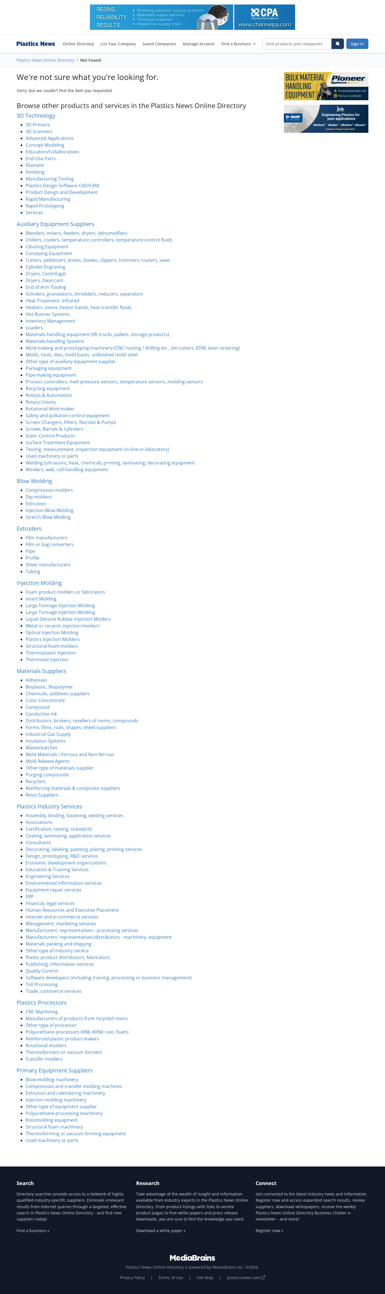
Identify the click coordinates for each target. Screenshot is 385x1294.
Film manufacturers (46, 538)
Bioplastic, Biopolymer (49, 687)
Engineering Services (48, 876)
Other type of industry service (57, 950)
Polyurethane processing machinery (64, 1113)
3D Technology (36, 115)
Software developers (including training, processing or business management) (109, 978)
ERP (30, 896)
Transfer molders (44, 1059)
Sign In (357, 43)
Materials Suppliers (42, 671)
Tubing (33, 571)
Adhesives (36, 680)
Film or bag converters (50, 544)
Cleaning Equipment (47, 246)
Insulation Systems (46, 741)
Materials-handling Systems (55, 341)
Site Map (205, 1277)
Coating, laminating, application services (68, 836)
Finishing (35, 172)
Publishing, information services (60, 964)
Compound (38, 707)
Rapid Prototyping (45, 206)
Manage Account (198, 43)
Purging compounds (47, 775)
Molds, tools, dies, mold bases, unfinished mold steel (82, 355)
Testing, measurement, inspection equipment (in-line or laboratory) (97, 449)
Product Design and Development (62, 192)
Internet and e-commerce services (62, 917)
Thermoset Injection (47, 659)
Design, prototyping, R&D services (62, 856)
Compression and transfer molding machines (74, 1086)
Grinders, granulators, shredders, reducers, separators (84, 294)
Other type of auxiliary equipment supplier (71, 361)
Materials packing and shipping (59, 944)
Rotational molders (46, 1045)
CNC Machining (42, 1012)
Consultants (38, 842)
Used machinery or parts (52, 456)
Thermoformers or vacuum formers (64, 1052)
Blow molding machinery (52, 1079)
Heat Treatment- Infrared (52, 301)
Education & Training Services (57, 869)
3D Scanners (39, 131)
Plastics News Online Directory (45, 60)
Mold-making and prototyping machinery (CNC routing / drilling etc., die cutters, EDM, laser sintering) (133, 348)
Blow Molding (34, 481)
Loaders (34, 328)
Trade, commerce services (53, 991)
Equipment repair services (53, 890)
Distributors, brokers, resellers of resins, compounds (82, 721)
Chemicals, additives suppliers (58, 693)
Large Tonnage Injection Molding (60, 605)
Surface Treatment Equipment (58, 442)
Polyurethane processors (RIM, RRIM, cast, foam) (77, 1032)
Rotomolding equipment (52, 1120)
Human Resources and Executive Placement (72, 910)
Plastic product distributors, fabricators (68, 957)
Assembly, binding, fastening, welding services (74, 815)
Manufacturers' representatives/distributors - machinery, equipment (99, 937)
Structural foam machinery (54, 1127)
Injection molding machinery (56, 1100)
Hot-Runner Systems (48, 314)
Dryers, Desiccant (44, 280)
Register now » (269, 1230)
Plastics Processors (42, 1002)
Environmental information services (64, 883)
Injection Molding (39, 583)
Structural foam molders (52, 646)
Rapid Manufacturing (48, 199)
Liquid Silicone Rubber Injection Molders (68, 619)
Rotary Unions (41, 402)
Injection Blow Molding (50, 510)
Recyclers (36, 781)
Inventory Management (50, 321)
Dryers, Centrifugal (46, 274)
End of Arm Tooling (46, 287)
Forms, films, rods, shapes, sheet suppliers (71, 727)
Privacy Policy (132, 1277)
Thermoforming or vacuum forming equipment (76, 1133)
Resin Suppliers (42, 795)
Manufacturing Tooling (50, 179)
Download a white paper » (160, 1230)
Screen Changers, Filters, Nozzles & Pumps (71, 422)
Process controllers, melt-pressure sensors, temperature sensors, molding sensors (114, 382)
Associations (39, 822)
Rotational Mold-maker (50, 409)
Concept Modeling (45, 145)
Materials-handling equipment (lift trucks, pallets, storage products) (97, 334)
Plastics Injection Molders (53, 639)
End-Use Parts (41, 158)
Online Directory (78, 43)
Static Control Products (50, 436)
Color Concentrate (45, 700)
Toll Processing (42, 984)
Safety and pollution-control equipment (68, 415)
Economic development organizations (66, 863)
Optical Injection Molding (52, 632)
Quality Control (42, 971)
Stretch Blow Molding (48, 517)
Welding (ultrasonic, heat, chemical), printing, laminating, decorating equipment (110, 463)
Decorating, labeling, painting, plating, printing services (84, 849)
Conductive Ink (41, 714)
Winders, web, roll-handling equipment (67, 469)
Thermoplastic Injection (51, 653)
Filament (35, 165)
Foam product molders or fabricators (65, 592)
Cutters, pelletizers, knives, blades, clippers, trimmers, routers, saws (98, 260)
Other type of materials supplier (60, 768)
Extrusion (36, 503)
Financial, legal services (50, 903)
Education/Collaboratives (52, 152)
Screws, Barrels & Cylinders (54, 429)
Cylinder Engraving (45, 267)
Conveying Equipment (49, 253)
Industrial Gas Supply (48, 734)
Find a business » (33, 1230)
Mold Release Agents (48, 761)
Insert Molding (41, 599)
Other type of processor (51, 1025)
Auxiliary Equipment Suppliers (55, 224)
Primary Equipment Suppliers (55, 1070)
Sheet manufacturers (48, 565)
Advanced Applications (50, 138)
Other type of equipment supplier (61, 1106)
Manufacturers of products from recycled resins (77, 1018)
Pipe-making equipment (51, 375)
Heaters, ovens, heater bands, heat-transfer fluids (78, 307)
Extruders (29, 528)
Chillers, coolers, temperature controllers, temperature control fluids (99, 240)
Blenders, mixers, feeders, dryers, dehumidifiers (76, 233)
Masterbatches (41, 748)
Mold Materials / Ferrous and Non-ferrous (70, 754)
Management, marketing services (61, 923)
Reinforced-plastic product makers (62, 1039)
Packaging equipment (49, 368)
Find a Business (236, 43)
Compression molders (49, 490)
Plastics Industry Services (49, 806)
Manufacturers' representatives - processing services (82, 930)
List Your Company (118, 43)
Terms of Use (170, 1277)
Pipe (30, 551)
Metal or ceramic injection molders (63, 626)
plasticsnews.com (244, 1277)
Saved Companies (159, 43)
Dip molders (39, 497)
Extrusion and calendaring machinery (65, 1093)
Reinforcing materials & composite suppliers (73, 788)
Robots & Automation (49, 395)
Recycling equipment (48, 388)
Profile (32, 558)
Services (34, 212)
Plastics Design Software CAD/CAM (62, 185)
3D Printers (38, 125)
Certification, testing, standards (59, 829)
